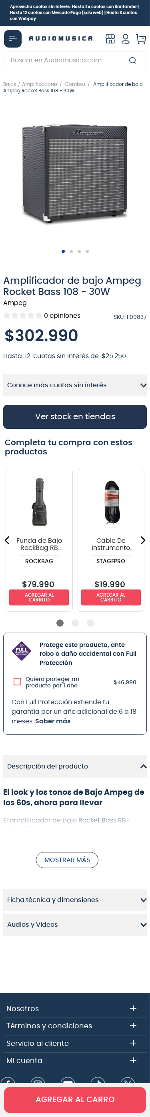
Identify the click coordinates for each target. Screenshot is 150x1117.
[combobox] (75, 60)
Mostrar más (67, 860)
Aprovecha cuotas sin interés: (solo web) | (74, 13)
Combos (75, 84)
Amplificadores (40, 84)
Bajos (9, 84)
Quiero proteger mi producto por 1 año (52, 683)
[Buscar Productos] (134, 60)
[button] (75, 174)
